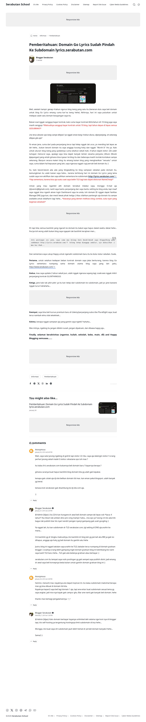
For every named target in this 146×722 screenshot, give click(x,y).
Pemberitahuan (50, 377)
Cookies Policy (62, 4)
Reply (35, 500)
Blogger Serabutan (44, 57)
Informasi (35, 377)
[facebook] (30, 384)
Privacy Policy (47, 4)
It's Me (36, 4)
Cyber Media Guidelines (119, 4)
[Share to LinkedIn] (47, 384)
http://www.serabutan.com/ (41, 267)
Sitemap (86, 4)
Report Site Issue (99, 4)
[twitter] (38, 384)
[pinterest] (34, 384)
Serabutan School (18, 4)
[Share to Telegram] (51, 384)
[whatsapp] (43, 384)
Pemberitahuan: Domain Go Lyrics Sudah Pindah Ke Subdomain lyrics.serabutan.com (60, 405)
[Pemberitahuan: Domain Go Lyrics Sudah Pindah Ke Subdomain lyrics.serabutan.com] (108, 408)
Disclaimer (75, 4)
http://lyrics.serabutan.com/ (101, 176)
